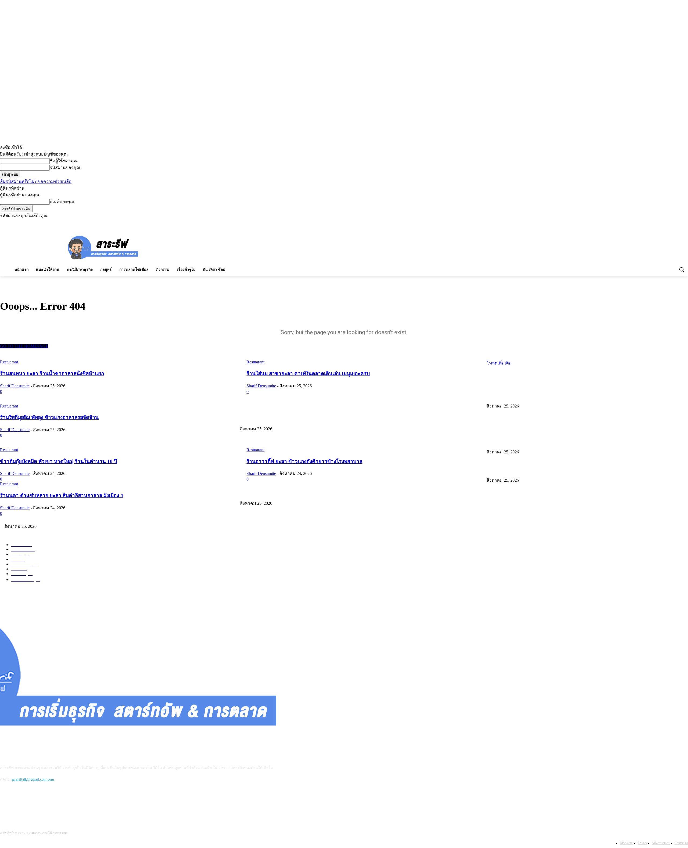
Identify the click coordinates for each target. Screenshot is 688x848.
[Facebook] (655, 223)
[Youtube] (685, 223)
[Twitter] (677, 223)
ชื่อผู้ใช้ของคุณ (64, 160)
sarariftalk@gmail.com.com (33, 779)
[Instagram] (663, 223)
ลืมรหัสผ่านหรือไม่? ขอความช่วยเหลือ (35, 181)
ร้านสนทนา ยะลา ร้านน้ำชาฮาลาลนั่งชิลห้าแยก (526, 396)
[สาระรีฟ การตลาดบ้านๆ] (103, 247)
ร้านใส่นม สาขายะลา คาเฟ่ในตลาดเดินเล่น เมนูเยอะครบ (287, 419)
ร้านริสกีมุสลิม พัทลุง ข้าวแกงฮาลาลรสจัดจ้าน (278, 442)
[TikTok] (670, 223)
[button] (681, 269)
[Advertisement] (304, 247)
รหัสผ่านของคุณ (65, 167)
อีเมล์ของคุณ (62, 201)
